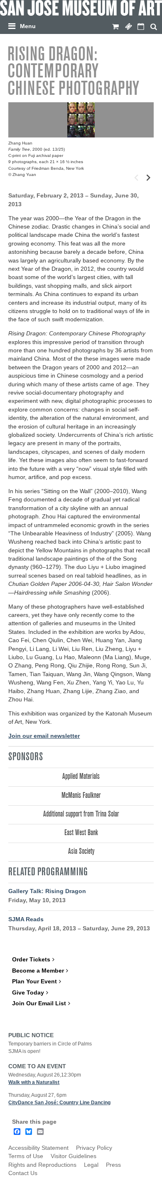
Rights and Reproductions (42, 1165)
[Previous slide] (136, 177)
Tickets (128, 27)
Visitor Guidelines (73, 1156)
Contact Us (22, 1173)
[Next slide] (147, 177)
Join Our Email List (39, 1003)
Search (154, 27)
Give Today (28, 993)
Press (113, 1165)
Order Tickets (31, 959)
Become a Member (38, 971)
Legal (91, 1165)
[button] (82, 24)
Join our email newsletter (44, 736)
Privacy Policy (94, 1148)
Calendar (141, 27)
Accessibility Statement (38, 1148)
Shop (115, 27)
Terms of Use (25, 1156)
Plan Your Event (34, 981)
